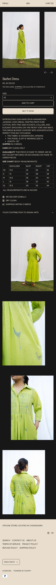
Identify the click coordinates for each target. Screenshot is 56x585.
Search (6, 540)
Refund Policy (10, 548)
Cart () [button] (49, 3)
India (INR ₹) (9, 562)
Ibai (9, 571)
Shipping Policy (28, 548)
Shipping (18, 87)
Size (4, 93)
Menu (5, 3)
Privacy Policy (30, 544)
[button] (21, 40)
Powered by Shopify (22, 571)
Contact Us (18, 540)
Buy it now (28, 111)
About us (31, 540)
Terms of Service (11, 544)
